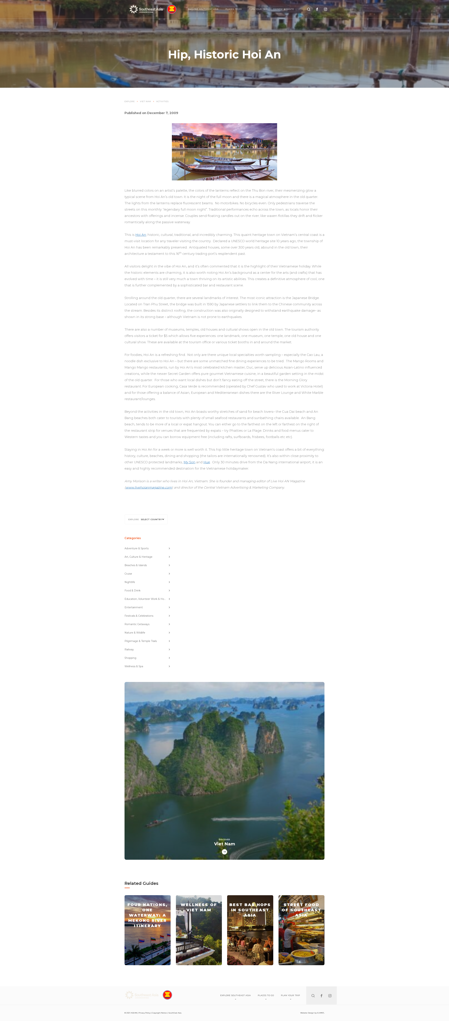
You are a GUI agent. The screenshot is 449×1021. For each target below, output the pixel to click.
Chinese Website (283, 9)
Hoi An (140, 235)
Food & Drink (132, 590)
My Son (189, 462)
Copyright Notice (159, 1013)
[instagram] (325, 9)
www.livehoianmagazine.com (149, 487)
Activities (162, 101)
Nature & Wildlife (135, 632)
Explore (130, 101)
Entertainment (134, 607)
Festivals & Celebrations (139, 615)
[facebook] (317, 9)
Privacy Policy (144, 1013)
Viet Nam (145, 101)
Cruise (128, 573)
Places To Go (234, 9)
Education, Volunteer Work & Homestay (148, 599)
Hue (206, 462)
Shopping (130, 657)
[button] (146, 519)
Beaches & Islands (136, 565)
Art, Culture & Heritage (138, 556)
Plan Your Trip (258, 9)
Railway (129, 649)
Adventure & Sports (137, 548)
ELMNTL (320, 1013)
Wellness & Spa (134, 666)
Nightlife (130, 582)
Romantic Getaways (137, 624)
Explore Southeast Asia (203, 9)
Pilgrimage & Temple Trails (141, 641)
